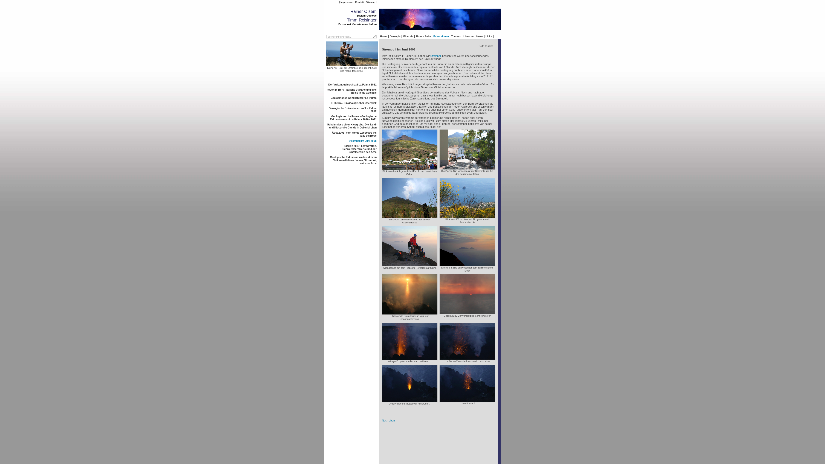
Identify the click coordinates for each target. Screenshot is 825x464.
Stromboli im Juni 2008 (363, 140)
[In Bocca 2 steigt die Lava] (467, 358)
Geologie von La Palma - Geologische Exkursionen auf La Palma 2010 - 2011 (353, 118)
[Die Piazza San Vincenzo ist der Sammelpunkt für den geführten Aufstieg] (467, 167)
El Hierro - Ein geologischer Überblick (354, 103)
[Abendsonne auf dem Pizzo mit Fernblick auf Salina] (409, 264)
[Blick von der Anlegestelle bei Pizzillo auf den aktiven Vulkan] (409, 168)
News (479, 36)
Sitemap (370, 2)
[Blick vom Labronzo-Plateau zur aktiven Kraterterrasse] (409, 216)
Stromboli (436, 56)
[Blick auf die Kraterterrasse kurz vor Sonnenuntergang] (409, 312)
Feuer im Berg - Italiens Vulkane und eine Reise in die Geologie (352, 91)
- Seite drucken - (486, 46)
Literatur (468, 36)
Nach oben (388, 420)
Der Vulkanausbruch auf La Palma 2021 (352, 84)
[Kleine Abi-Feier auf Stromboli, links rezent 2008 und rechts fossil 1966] (352, 64)
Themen (456, 36)
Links (489, 36)
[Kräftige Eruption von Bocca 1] (409, 358)
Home (383, 36)
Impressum (347, 2)
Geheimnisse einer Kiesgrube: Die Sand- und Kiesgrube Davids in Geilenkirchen (352, 126)
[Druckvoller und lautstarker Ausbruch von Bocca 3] (409, 400)
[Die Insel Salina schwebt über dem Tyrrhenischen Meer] (467, 264)
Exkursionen (441, 36)
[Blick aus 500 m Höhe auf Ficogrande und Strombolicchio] (467, 216)
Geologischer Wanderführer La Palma (354, 97)
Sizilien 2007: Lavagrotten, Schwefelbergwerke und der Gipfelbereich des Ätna (359, 149)
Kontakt (359, 2)
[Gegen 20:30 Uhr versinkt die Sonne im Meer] (467, 312)
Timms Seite (423, 36)
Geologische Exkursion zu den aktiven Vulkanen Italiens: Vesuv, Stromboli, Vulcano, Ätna (353, 160)
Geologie (395, 36)
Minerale (408, 36)
